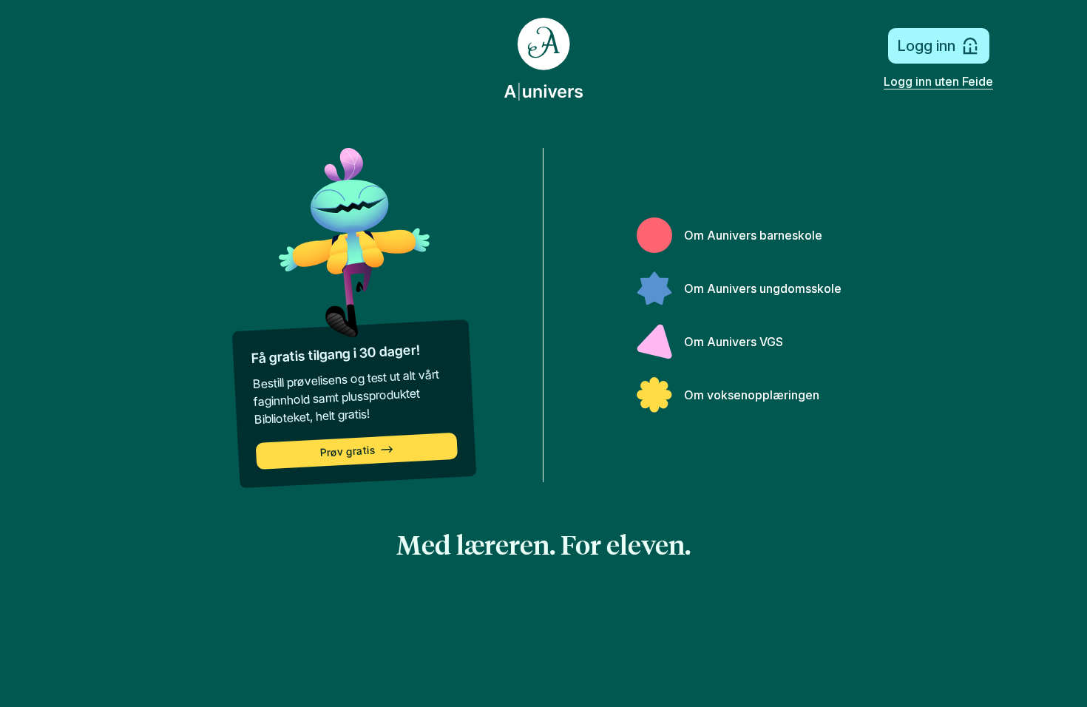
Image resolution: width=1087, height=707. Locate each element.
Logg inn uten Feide (938, 81)
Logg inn (926, 46)
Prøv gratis (347, 451)
